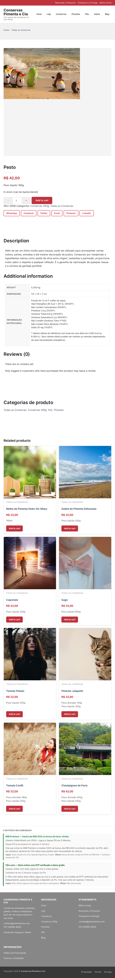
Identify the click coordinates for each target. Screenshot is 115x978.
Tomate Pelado (15, 690)
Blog (107, 14)
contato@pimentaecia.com (17, 923)
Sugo (64, 599)
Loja (49, 14)
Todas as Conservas (21, 30)
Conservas (61, 14)
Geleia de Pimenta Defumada (78, 508)
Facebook (8, 932)
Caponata (12, 599)
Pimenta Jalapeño (72, 690)
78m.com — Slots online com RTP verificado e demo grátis (35, 865)
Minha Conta (105, 3)
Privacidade (86, 972)
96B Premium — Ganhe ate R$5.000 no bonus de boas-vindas (37, 836)
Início (39, 14)
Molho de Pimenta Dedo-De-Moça (26, 508)
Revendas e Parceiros (65, 3)
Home (6, 30)
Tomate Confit (14, 785)
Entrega (107, 972)
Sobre (97, 14)
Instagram (19, 932)
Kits (87, 14)
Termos (97, 972)
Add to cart (41, 200)
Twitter (27, 932)
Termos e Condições (14, 958)
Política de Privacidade (15, 953)
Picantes (76, 14)
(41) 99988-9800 (12, 927)
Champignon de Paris (74, 785)
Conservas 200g (39, 205)
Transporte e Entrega (87, 3)
